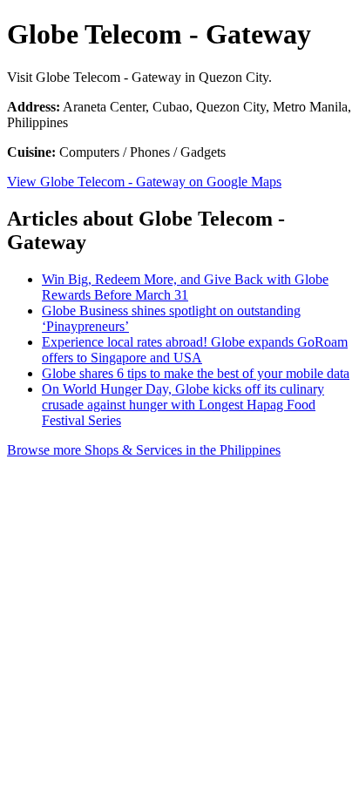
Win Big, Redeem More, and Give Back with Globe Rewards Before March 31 (185, 287)
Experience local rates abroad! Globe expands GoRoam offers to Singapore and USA (195, 349)
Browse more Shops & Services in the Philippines (144, 449)
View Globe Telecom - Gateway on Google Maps (144, 181)
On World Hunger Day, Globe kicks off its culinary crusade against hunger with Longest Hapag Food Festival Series (183, 405)
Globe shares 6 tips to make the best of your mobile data (195, 373)
